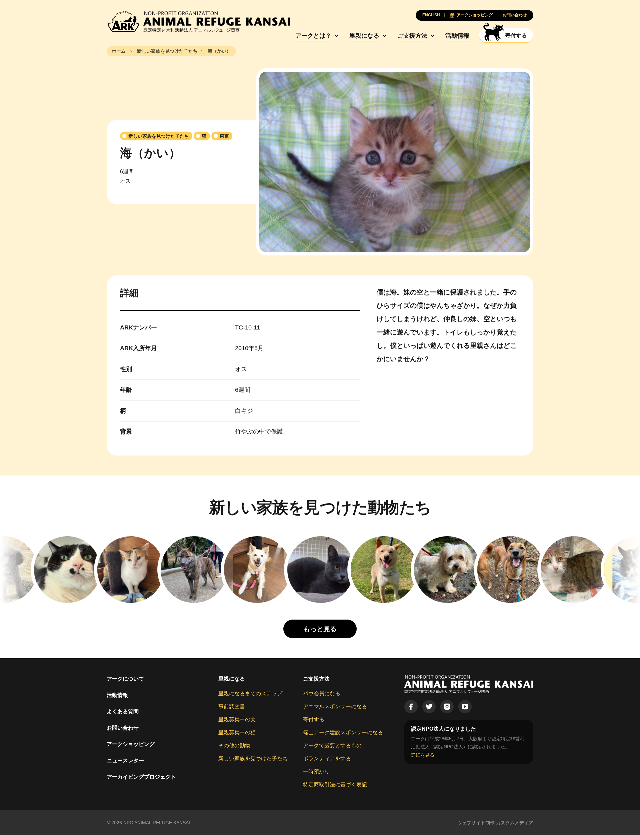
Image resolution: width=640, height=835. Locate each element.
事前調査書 (231, 706)
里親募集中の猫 (237, 732)
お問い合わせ (123, 728)
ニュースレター (125, 760)
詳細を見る (422, 755)
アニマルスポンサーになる (335, 706)
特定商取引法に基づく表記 (335, 784)
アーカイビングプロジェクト (141, 777)
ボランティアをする (327, 758)
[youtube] (465, 706)
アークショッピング (131, 744)
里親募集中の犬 (237, 719)
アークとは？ (313, 35)
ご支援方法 (412, 35)
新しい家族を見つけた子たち (253, 758)
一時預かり (316, 771)
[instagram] (447, 706)
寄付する (313, 719)
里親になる (364, 35)
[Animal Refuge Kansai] (198, 21)
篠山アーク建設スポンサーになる (343, 732)
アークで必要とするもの (332, 745)
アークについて (125, 679)
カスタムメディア (514, 822)
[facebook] (411, 706)
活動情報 (457, 35)
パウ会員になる (321, 693)
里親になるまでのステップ (250, 693)
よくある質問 (123, 711)
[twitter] (429, 706)
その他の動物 (234, 745)
